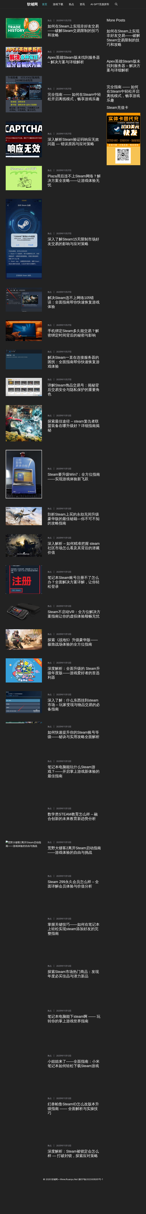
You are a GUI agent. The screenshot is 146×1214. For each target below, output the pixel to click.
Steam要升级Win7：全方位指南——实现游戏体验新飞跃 (74, 476)
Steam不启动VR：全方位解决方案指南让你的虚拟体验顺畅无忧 (74, 614)
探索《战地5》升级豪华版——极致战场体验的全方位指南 (73, 642)
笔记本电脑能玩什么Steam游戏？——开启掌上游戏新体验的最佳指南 (74, 767)
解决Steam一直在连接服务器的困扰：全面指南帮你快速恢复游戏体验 (74, 361)
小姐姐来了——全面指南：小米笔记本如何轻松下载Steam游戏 (74, 1023)
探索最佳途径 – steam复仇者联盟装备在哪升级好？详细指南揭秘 (74, 425)
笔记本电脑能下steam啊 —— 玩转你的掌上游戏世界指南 (74, 978)
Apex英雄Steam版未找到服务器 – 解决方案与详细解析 (74, 59)
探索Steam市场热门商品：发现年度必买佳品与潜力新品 (73, 933)
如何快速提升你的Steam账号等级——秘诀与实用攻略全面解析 (74, 734)
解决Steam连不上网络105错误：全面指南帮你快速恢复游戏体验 (74, 302)
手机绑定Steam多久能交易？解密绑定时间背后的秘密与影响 (73, 333)
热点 (71, 4)
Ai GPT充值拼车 (100, 4)
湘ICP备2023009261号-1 (90, 1139)
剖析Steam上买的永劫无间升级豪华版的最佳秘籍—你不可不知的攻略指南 (74, 518)
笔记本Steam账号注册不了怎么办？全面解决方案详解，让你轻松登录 (74, 582)
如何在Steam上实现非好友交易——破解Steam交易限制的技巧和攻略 (73, 30)
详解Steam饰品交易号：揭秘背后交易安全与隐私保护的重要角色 (74, 389)
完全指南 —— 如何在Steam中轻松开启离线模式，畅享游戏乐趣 (74, 96)
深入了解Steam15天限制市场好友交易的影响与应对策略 (73, 241)
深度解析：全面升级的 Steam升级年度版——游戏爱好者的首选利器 (74, 673)
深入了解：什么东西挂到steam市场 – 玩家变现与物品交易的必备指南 (74, 704)
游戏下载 (58, 4)
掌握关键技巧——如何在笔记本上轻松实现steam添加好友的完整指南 (74, 888)
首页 (44, 4)
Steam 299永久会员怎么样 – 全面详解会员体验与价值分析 (73, 853)
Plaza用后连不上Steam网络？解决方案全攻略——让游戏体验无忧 (74, 180)
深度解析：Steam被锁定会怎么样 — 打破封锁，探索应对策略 (73, 1113)
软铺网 (32, 4)
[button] (116, 4)
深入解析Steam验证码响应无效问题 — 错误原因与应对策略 (73, 141)
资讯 (82, 4)
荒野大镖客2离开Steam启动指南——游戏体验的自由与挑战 (74, 829)
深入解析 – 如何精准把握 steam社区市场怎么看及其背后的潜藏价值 (74, 548)
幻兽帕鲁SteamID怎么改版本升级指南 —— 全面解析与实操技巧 (73, 1068)
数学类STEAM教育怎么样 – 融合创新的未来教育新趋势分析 (73, 802)
